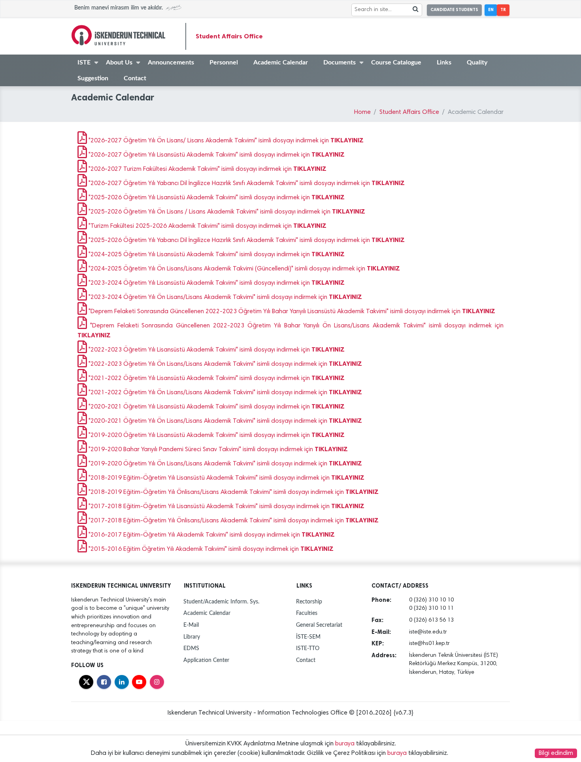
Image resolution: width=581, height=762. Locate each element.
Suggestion (92, 78)
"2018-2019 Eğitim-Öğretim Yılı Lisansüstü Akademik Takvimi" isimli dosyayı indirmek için (225, 478)
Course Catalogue (396, 62)
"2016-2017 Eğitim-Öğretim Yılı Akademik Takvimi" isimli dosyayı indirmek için (211, 535)
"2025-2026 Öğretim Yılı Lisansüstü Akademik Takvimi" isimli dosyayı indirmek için (216, 198)
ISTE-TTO (307, 648)
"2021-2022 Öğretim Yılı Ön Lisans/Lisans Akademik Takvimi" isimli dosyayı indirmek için (224, 393)
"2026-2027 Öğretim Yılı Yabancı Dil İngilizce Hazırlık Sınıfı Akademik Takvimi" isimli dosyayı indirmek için (246, 183)
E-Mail (191, 625)
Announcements (171, 62)
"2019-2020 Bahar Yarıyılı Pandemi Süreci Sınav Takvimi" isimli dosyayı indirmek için (217, 449)
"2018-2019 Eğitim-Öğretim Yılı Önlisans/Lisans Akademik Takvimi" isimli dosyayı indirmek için (233, 492)
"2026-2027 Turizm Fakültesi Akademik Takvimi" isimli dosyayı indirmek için (206, 169)
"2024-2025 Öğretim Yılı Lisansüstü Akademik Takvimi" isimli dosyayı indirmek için (216, 254)
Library (191, 637)
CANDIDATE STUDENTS (454, 9)
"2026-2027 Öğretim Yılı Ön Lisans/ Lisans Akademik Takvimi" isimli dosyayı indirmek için (225, 141)
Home (362, 112)
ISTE (84, 62)
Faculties (306, 613)
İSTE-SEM (308, 637)
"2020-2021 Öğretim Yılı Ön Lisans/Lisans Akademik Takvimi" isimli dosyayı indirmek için (224, 421)
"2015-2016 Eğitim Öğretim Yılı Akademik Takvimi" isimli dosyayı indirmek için (210, 549)
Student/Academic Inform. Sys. (221, 602)
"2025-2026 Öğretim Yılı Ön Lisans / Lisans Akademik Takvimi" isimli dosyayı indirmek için (226, 212)
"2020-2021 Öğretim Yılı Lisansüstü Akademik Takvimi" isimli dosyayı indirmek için (216, 407)
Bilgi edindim (556, 753)
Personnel (223, 62)
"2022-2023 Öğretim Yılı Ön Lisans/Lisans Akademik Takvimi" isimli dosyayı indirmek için (224, 364)
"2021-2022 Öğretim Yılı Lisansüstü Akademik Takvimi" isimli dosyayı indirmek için (216, 378)
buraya (345, 744)
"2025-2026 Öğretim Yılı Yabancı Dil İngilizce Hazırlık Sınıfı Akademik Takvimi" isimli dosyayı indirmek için (246, 240)
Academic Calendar (280, 62)
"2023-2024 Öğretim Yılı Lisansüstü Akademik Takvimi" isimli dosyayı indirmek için (216, 283)
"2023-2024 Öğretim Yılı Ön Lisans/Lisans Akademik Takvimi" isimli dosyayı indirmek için (224, 297)
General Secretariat (319, 625)
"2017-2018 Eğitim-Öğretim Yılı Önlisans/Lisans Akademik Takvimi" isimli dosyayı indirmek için (233, 521)
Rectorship (309, 602)
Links (444, 62)
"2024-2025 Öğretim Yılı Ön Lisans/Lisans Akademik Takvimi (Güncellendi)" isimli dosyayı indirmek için (243, 269)
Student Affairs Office (229, 36)
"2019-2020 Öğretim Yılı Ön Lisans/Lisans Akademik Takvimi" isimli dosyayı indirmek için (224, 464)
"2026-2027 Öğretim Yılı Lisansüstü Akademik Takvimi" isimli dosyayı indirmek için (216, 155)
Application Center (206, 660)
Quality (477, 62)
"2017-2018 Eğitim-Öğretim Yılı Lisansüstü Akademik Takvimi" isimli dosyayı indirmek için (225, 506)
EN (491, 9)
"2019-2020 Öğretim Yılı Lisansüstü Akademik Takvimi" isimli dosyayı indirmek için (216, 435)
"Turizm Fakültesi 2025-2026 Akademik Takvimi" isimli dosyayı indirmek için (206, 226)
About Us (119, 62)
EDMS (191, 648)
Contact (135, 78)
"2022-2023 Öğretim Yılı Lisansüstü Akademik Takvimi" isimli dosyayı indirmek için (216, 350)
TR (503, 9)
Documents (339, 62)
